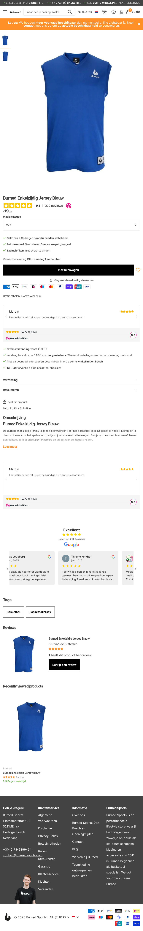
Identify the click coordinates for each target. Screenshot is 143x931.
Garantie (44, 866)
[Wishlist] (137, 269)
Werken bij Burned (85, 857)
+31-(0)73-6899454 (17, 849)
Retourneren (46, 859)
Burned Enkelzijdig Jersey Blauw (21, 772)
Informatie (79, 808)
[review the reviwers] (42, 556)
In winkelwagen (68, 270)
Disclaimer (45, 828)
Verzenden (45, 889)
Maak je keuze (12, 216)
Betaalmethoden (49, 843)
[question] (114, 12)
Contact (78, 842)
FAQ (75, 849)
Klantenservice (48, 808)
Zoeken (70, 12)
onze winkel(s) (32, 295)
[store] (104, 12)
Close (139, 24)
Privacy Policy (48, 836)
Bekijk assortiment (5, 12)
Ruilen (42, 851)
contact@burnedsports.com (22, 855)
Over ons (78, 815)
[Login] (121, 12)
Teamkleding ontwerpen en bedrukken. (82, 870)
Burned (7, 768)
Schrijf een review (64, 665)
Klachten (44, 881)
